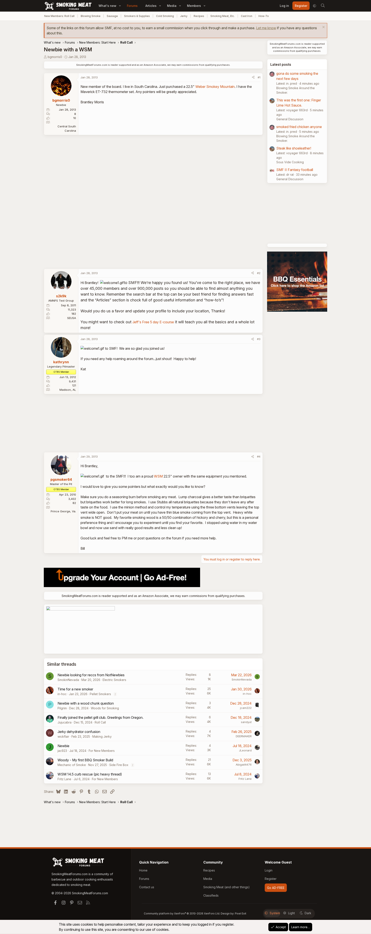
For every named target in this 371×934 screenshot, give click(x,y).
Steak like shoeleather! (293, 148)
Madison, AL (67, 389)
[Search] (322, 6)
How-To (263, 16)
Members (194, 6)
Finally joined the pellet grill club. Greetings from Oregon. (100, 717)
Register (271, 879)
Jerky (183, 16)
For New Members (102, 750)
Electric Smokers (114, 680)
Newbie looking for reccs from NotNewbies (91, 675)
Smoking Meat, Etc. (222, 16)
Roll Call (100, 722)
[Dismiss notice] (323, 27)
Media (171, 6)
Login (268, 870)
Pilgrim (62, 708)
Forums (132, 6)
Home (143, 870)
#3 (258, 339)
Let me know (266, 28)
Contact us (146, 887)
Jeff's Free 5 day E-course (153, 322)
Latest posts (280, 64)
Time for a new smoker (75, 689)
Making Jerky (102, 736)
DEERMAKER (244, 736)
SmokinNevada (68, 680)
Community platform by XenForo (182, 913)
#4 (258, 456)
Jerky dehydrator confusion (79, 731)
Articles (151, 6)
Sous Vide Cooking (290, 162)
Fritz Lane (64, 779)
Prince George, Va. (63, 511)
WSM (158, 476)
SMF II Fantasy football (294, 170)
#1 (259, 77)
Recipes (199, 16)
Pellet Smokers (100, 694)
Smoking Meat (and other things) (226, 887)
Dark (308, 913)
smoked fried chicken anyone (299, 127)
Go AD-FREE (275, 888)
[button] (120, 6)
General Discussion (289, 119)
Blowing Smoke (90, 16)
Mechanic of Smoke (72, 765)
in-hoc (62, 694)
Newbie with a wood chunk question (86, 703)
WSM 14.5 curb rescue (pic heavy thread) (90, 774)
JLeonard (245, 750)
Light (291, 913)
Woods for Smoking (105, 708)
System (275, 913)
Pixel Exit (240, 913)
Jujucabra (64, 722)
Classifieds (211, 895)
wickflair (63, 736)
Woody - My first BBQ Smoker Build (85, 760)
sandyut (246, 722)
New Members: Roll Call (59, 16)
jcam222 (246, 708)
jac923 (62, 750)
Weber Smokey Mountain (215, 86)
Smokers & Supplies (137, 16)
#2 (258, 273)
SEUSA (71, 318)
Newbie (63, 746)
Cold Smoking (165, 16)
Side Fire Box (118, 765)
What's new (107, 6)
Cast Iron (246, 16)
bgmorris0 (55, 57)
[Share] (253, 77)
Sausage (112, 16)
